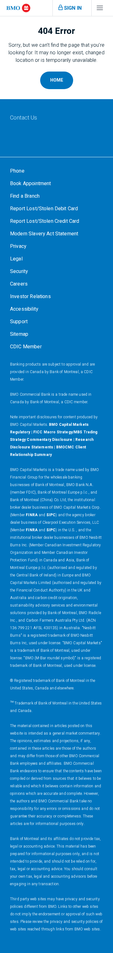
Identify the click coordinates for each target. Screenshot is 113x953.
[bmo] (18, 8)
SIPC (51, 515)
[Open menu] (100, 9)
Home (56, 80)
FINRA (32, 515)
